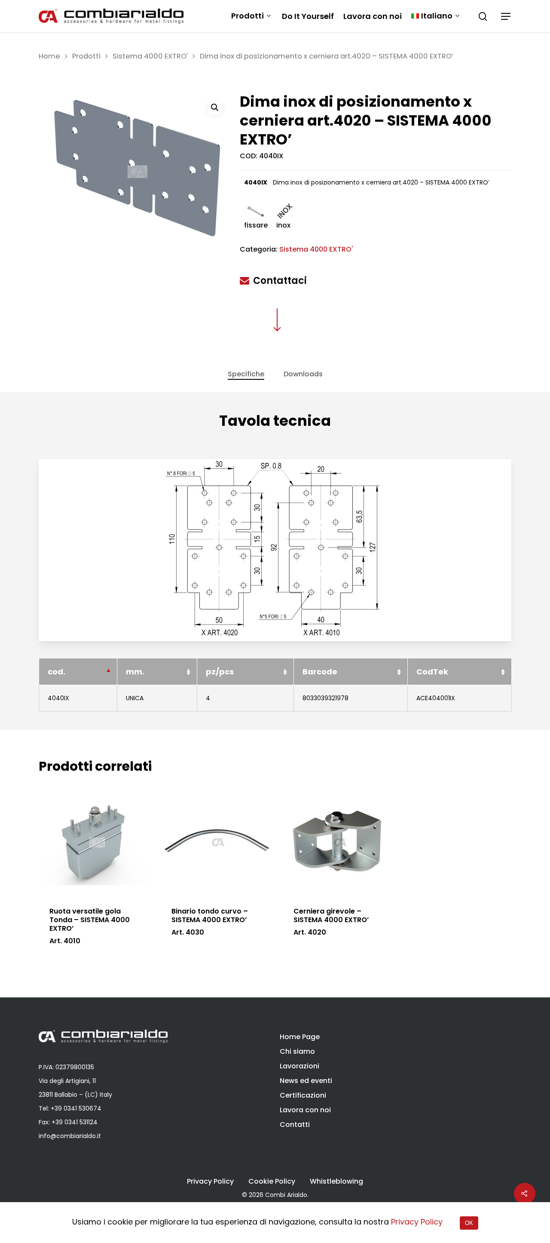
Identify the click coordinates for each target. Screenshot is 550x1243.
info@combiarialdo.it (70, 1136)
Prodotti (247, 16)
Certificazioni (303, 1095)
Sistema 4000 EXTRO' (150, 56)
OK (469, 1223)
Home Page (300, 1037)
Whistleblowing (336, 1181)
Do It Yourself (308, 16)
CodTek (432, 671)
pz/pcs (220, 671)
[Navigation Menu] (506, 16)
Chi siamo (297, 1051)
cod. (56, 671)
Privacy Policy (210, 1181)
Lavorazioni (299, 1066)
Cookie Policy (271, 1181)
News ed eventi (306, 1081)
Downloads (303, 374)
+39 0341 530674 (76, 1108)
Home (49, 56)
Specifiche (246, 374)
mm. (135, 671)
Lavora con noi (372, 16)
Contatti (295, 1124)
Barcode (319, 671)
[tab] (246, 374)
